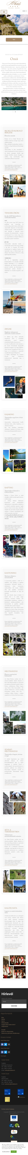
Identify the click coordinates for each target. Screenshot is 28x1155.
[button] (4, 12)
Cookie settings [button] (6, 1151)
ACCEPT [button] (14, 1151)
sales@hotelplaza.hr (10, 1070)
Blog (2, 1017)
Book (14, 39)
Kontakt (3, 1029)
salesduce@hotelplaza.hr (11, 1084)
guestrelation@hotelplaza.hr (11, 170)
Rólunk (3, 1019)
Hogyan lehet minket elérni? (8, 1024)
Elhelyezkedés (5, 1023)
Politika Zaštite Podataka (7, 1109)
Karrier (3, 1021)
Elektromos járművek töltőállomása (10, 1033)
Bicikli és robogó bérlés (7, 1031)
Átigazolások (4, 1026)
